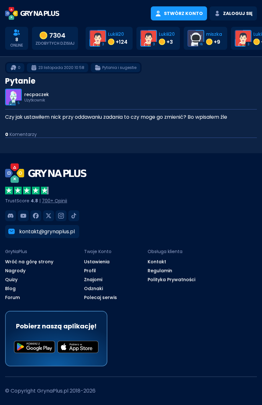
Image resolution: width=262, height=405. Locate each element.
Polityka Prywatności (171, 279)
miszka (214, 34)
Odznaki (93, 288)
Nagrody (15, 270)
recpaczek (36, 94)
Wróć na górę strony (29, 262)
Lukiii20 (116, 34)
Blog (10, 288)
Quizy (11, 279)
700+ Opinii (54, 201)
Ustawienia (97, 262)
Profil (90, 270)
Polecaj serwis (100, 297)
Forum (12, 297)
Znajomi (93, 279)
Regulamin (160, 270)
